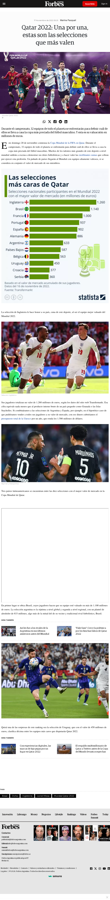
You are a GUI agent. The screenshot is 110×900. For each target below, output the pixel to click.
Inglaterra (27, 796)
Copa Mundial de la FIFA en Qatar (67, 142)
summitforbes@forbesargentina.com (15, 850)
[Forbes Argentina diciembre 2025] (78, 833)
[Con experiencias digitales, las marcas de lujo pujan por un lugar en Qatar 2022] (8, 749)
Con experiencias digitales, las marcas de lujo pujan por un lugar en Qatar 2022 (35, 749)
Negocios (46, 814)
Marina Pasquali (68, 20)
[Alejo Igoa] (65, 833)
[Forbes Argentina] (55, 3)
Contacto (24, 868)
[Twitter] (49, 121)
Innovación (7, 814)
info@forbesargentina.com (18, 844)
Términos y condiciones (66, 868)
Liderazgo (21, 814)
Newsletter (14, 868)
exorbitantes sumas (88, 154)
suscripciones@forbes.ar (21, 854)
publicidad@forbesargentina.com (14, 839)
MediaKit (4, 868)
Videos (83, 814)
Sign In (104, 4)
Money (34, 814)
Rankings (71, 814)
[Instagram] (100, 869)
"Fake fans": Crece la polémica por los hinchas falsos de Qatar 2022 (91, 631)
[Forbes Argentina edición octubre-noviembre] (91, 833)
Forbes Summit (94, 816)
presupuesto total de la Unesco (16, 418)
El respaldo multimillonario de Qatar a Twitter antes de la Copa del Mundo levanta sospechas (92, 749)
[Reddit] (60, 121)
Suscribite (90, 4)
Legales (4, 871)
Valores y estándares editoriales (42, 868)
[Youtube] (104, 869)
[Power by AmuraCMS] (55, 876)
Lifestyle (59, 814)
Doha (15, 796)
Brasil (4, 796)
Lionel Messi (43, 796)
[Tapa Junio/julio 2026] (39, 833)
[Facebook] (55, 121)
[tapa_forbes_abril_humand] (52, 833)
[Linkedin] (65, 121)
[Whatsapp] (44, 121)
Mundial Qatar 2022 (64, 796)
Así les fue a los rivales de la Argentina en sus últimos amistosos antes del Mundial (34, 631)
